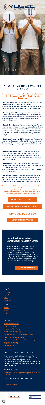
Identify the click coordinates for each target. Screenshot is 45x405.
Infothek (6, 307)
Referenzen (8, 300)
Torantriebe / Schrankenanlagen (14, 337)
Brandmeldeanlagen (10, 326)
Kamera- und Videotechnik (12, 329)
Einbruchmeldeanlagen (11, 323)
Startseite (7, 292)
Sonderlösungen (9, 345)
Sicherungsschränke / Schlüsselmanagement (19, 334)
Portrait (6, 295)
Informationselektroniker (22, 199)
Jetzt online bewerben (22, 220)
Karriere (6, 310)
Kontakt (6, 313)
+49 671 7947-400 (13, 384)
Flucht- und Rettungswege (12, 332)
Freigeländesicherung (11, 343)
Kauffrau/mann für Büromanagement (22, 206)
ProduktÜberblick (27, 268)
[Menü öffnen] (39, 7)
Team (6, 297)
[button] (4, 401)
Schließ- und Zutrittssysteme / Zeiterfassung (19, 340)
